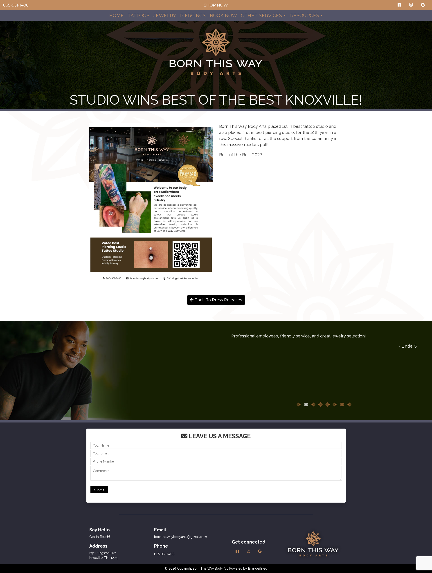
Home (116, 15)
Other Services (261, 15)
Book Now (223, 15)
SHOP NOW (216, 5)
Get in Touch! (99, 537)
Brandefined (257, 568)
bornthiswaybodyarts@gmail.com (180, 537)
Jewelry (164, 15)
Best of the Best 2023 (240, 154)
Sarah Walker (403, 400)
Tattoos (138, 15)
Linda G (409, 346)
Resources (304, 15)
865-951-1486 (16, 5)
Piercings (193, 15)
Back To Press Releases (218, 299)
